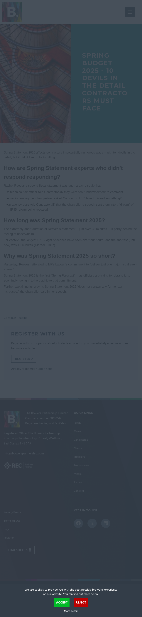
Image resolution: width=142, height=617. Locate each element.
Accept (62, 602)
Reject (81, 602)
